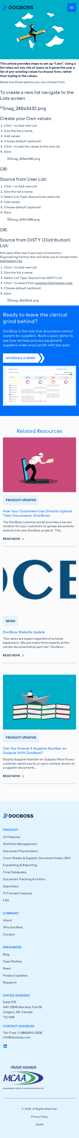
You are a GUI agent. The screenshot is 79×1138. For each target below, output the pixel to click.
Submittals (11, 886)
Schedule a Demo (20, 358)
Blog (6, 954)
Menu (71, 7)
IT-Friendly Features (17, 893)
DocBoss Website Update (24, 632)
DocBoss (18, 7)
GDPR (39, 1124)
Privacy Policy (39, 1116)
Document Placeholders (20, 851)
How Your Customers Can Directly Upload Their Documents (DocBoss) (37, 513)
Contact (9, 934)
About (7, 920)
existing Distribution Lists (54, 283)
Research (10, 982)
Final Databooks (15, 872)
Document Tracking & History (24, 879)
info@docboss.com (17, 1037)
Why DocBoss (13, 927)
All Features (11, 837)
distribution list (11, 261)
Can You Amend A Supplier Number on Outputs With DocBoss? (34, 750)
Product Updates (15, 975)
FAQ (6, 900)
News (7, 968)
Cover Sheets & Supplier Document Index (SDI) (37, 858)
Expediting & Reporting (20, 865)
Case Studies (12, 961)
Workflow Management (20, 844)
